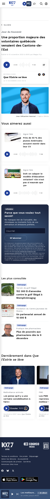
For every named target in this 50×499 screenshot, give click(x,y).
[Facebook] (2, 471)
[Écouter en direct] (24, 4)
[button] (12, 494)
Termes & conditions (9, 456)
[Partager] (44, 64)
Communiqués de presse (11, 462)
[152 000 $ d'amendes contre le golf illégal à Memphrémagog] (7, 289)
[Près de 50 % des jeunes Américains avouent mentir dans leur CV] (13, 137)
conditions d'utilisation (20, 260)
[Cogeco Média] (31, 447)
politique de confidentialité (33, 258)
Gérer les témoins (8, 459)
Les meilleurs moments (28, 493)
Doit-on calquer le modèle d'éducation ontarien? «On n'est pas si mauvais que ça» (33, 179)
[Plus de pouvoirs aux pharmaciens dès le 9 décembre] (7, 330)
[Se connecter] (46, 3)
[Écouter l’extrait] (6, 65)
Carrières (27, 462)
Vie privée (23, 456)
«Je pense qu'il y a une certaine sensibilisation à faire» (16, 399)
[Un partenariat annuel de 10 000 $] (7, 310)
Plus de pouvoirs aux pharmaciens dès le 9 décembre (28, 335)
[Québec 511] (46, 448)
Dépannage (33, 456)
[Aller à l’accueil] (12, 5)
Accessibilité (23, 459)
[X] (13, 471)
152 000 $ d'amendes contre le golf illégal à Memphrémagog (29, 294)
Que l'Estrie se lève (15, 77)
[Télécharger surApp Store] (9, 480)
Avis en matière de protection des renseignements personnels (20, 252)
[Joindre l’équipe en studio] (34, 4)
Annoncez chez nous (9, 464)
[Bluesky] (8, 471)
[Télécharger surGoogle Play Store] (29, 480)
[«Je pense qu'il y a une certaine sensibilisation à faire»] (18, 375)
